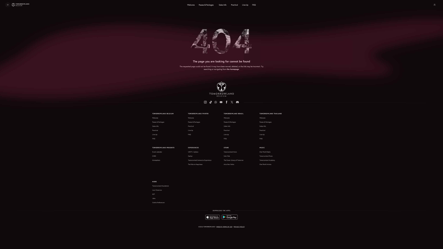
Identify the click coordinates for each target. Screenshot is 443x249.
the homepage (233, 69)
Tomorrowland (22, 4)
